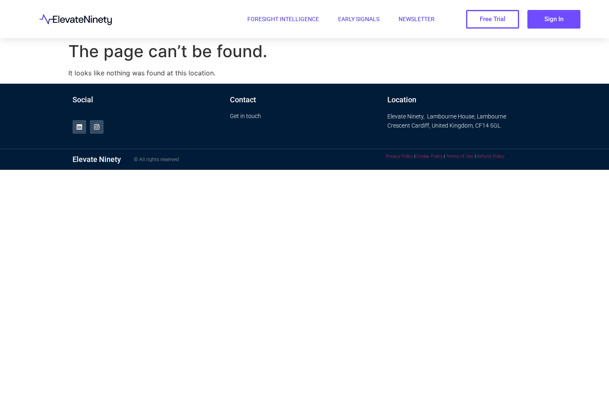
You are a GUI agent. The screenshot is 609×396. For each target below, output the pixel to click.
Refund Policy (490, 156)
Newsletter (417, 19)
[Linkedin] (79, 127)
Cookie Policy (429, 156)
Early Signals (358, 19)
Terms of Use (460, 156)
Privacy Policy (399, 156)
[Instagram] (97, 127)
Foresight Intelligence (283, 19)
